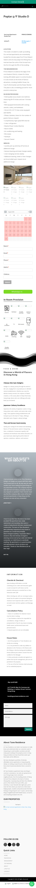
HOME (6, 855)
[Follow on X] (9, 844)
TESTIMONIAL (8, 863)
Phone (6, 260)
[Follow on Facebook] (5, 844)
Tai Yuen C (18, 804)
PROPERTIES (7, 858)
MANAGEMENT (8, 861)
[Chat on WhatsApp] (31, 883)
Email (6, 253)
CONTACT (7, 871)
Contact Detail (16, 2)
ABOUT (6, 866)
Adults (6, 267)
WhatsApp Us (17, 292)
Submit (7, 282)
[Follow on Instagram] (13, 844)
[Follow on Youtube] (18, 844)
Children (6, 274)
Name (6, 246)
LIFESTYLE (7, 869)
